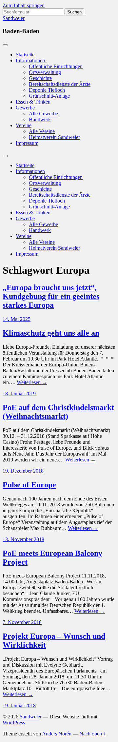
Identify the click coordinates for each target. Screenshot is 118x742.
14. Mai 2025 (16, 319)
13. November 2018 (23, 539)
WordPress (14, 722)
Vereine (23, 125)
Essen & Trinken (33, 102)
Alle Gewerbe (43, 113)
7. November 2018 (22, 622)
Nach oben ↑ (92, 733)
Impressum (27, 143)
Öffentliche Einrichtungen (56, 66)
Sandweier (14, 18)
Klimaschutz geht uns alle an (51, 333)
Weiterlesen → (32, 382)
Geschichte (40, 78)
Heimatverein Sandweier (54, 137)
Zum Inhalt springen (24, 5)
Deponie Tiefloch (47, 90)
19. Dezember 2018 (23, 471)
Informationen (30, 60)
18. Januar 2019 (19, 393)
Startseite (25, 54)
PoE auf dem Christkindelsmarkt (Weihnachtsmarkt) (58, 411)
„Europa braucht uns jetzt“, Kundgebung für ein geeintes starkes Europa (51, 296)
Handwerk (40, 119)
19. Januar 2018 (19, 705)
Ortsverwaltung (45, 72)
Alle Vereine (42, 131)
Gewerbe (25, 107)
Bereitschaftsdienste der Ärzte (59, 84)
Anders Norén (56, 733)
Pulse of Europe (29, 484)
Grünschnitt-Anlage (49, 96)
